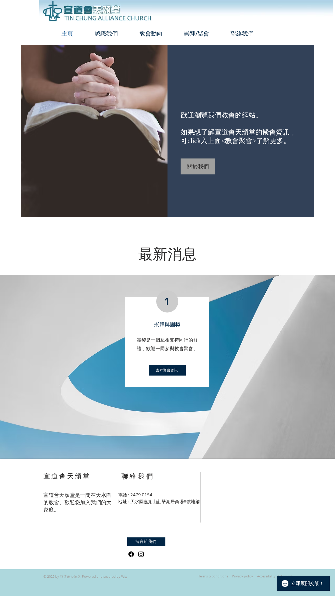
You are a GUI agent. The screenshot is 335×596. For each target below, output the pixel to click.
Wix (124, 576)
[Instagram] (141, 554)
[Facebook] (131, 554)
